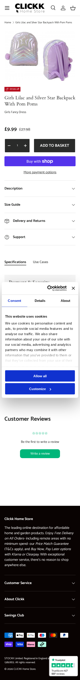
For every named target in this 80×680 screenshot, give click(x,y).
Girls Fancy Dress (15, 112)
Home (7, 22)
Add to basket (54, 146)
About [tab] (65, 300)
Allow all (40, 376)
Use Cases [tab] (40, 262)
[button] (73, 8)
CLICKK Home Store (25, 669)
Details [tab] (40, 300)
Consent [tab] (14, 300)
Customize (37, 389)
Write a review (40, 453)
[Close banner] (73, 288)
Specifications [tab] (15, 262)
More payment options (40, 172)
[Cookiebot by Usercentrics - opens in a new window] (49, 288)
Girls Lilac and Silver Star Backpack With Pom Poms (43, 22)
